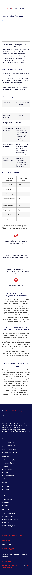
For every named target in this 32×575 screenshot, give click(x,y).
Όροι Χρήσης (6, 540)
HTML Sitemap (6, 561)
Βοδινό (13, 9)
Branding (5, 565)
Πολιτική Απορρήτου (8, 549)
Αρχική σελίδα (6, 9)
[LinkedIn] (6, 416)
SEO (22, 565)
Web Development (14, 565)
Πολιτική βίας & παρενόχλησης (12, 536)
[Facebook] (1, 416)
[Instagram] (4, 416)
